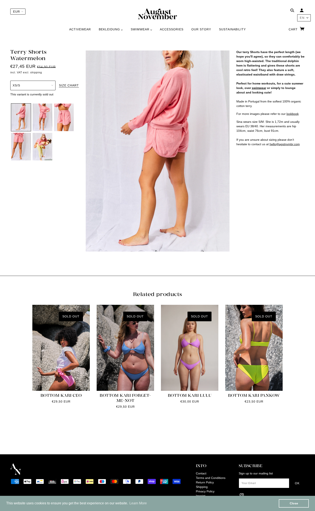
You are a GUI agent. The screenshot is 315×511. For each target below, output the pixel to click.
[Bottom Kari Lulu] (189, 348)
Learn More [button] (138, 503)
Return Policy (205, 482)
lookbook (292, 114)
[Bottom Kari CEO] (61, 348)
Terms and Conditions (210, 478)
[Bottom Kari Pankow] (254, 348)
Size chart (69, 85)
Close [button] (294, 503)
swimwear (259, 88)
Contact (201, 473)
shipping (36, 72)
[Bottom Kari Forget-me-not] (125, 348)
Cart (294, 29)
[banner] (157, 13)
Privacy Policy (205, 491)
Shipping (202, 487)
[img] (292, 11)
